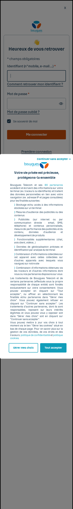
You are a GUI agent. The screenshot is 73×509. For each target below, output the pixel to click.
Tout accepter (53, 347)
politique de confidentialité (35, 335)
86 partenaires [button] (54, 185)
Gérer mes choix (23, 347)
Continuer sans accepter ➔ (54, 159)
